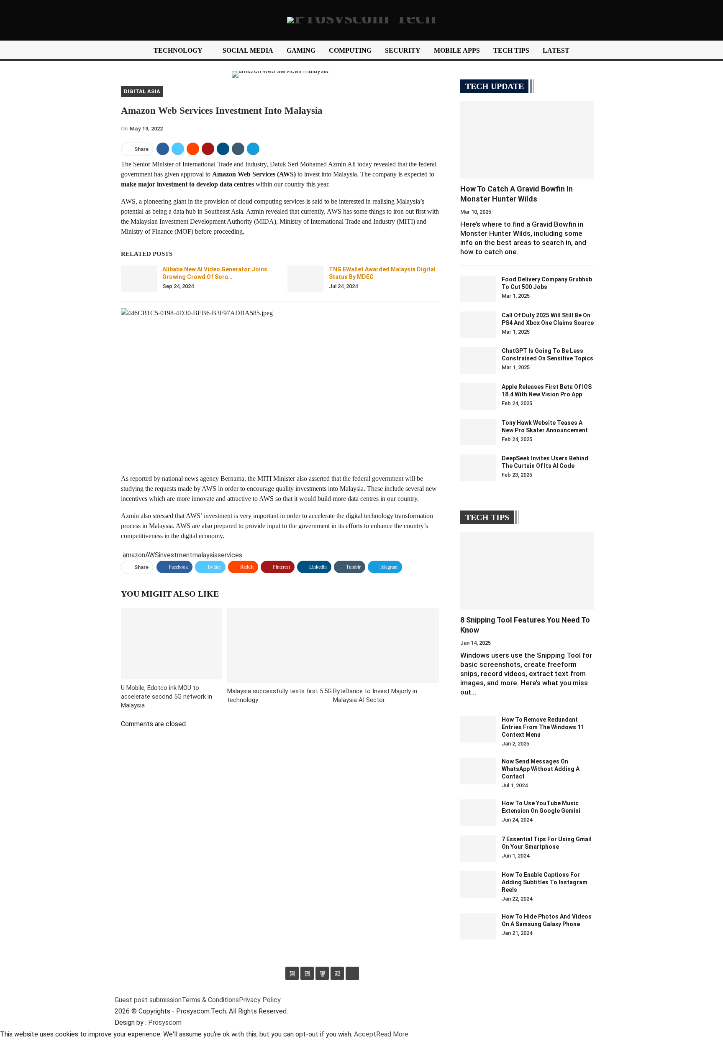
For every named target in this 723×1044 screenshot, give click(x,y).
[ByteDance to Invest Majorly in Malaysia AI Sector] (386, 645)
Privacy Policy (260, 1000)
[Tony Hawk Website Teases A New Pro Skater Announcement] (478, 432)
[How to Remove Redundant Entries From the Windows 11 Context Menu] (478, 729)
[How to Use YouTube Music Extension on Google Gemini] (478, 812)
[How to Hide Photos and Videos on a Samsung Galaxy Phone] (478, 926)
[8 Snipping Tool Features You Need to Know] (527, 571)
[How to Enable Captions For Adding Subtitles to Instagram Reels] (478, 884)
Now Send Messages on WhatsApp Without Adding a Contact (540, 769)
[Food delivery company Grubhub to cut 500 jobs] (478, 289)
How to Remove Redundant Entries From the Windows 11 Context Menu (543, 727)
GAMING (301, 50)
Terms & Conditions (210, 1000)
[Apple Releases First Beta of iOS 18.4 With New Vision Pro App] (478, 396)
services (230, 555)
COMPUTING (350, 50)
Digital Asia (142, 91)
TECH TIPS (511, 50)
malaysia (205, 555)
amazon (134, 555)
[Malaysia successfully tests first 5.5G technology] (280, 645)
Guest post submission (148, 1000)
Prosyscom (165, 1022)
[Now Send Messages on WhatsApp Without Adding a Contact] (478, 771)
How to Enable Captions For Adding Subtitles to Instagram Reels (544, 882)
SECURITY (402, 50)
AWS (152, 555)
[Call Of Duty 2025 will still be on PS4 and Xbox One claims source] (478, 324)
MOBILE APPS (457, 50)
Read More (392, 1034)
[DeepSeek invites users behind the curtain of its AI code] (478, 467)
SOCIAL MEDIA (248, 50)
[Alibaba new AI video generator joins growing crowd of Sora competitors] (139, 278)
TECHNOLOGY (178, 50)
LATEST (556, 50)
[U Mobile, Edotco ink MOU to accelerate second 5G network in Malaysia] (171, 643)
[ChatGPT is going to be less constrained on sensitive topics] (478, 360)
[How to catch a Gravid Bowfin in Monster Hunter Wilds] (527, 140)
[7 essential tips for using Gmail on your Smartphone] (478, 848)
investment (175, 555)
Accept (365, 1034)
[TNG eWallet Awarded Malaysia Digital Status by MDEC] (305, 278)
